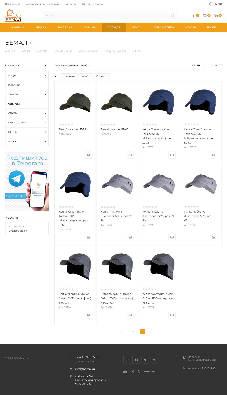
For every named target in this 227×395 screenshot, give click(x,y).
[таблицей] (220, 65)
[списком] (215, 65)
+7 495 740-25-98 (87, 357)
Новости (11, 217)
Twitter (145, 360)
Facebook (136, 360)
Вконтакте (127, 360)
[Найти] (173, 15)
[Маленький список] (193, 65)
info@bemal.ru (85, 369)
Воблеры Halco (18, 230)
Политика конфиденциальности (202, 358)
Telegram (154, 360)
